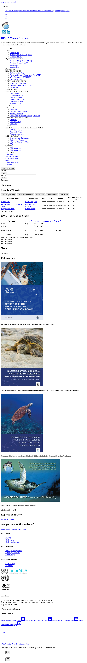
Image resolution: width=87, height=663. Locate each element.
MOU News (9, 538)
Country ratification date (43, 221)
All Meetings (14, 87)
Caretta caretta (30, 209)
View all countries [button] (7, 519)
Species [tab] (4, 195)
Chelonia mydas (31, 202)
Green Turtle (14, 93)
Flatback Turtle (15, 103)
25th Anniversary (16, 148)
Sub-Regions (14, 67)
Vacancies (9, 566)
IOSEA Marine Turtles (14, 38)
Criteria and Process (17, 140)
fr (6, 16)
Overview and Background (19, 138)
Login (3, 632)
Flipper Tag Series (11, 162)
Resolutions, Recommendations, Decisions (25, 116)
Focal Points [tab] (64, 195)
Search (3, 171)
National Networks (17, 134)
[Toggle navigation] (7, 652)
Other (7, 160)
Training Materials (16, 114)
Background (14, 53)
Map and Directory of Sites (19, 142)
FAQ (12, 144)
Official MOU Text (17, 73)
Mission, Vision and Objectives (21, 55)
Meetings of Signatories (18, 83)
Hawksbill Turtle (16, 97)
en (6, 14)
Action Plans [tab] (40, 195)
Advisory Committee (12, 553)
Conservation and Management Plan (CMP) (25, 75)
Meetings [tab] (12, 195)
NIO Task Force (16, 132)
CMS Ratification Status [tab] (26, 195)
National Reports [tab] (51, 195)
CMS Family (10, 564)
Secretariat (13, 65)
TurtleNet (8, 164)
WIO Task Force (16, 130)
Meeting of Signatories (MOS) (21, 61)
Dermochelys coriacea (30, 205)
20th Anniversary (16, 150)
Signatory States (16, 57)
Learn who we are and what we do (13, 529)
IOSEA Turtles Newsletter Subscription (15, 644)
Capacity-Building (12, 158)
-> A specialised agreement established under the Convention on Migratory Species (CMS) (37, 11)
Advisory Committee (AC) (19, 63)
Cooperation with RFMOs (19, 112)
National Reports (16, 79)
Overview (13, 110)
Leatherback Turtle (16, 101)
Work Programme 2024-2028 (20, 77)
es (6, 19)
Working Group (15, 122)
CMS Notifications (12, 542)
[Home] (6, 33)
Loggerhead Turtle (16, 95)
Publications (9, 154)
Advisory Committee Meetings (21, 85)
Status (28, 221)
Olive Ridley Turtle (17, 99)
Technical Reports (11, 156)
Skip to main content (8, 2)
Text (58, 221)
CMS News (9, 540)
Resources (13, 124)
